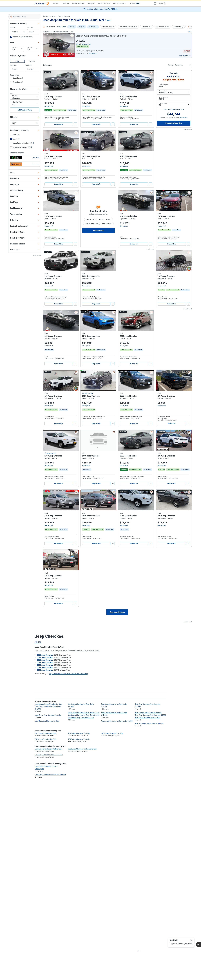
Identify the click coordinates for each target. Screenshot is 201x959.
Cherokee (67, 16)
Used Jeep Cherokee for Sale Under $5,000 (150, 715)
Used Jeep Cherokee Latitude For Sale (49, 755)
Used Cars (56, 3)
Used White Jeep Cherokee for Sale (147, 718)
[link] (72, 110)
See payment (48, 106)
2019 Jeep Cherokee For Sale (79, 733)
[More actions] (75, 124)
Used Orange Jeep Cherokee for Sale (148, 713)
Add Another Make (25, 110)
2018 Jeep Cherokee (45, 665)
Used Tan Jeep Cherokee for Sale (47, 721)
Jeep (59, 16)
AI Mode (134, 3)
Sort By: (171, 65)
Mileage (14, 122)
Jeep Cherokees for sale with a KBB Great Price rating (68, 674)
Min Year (14, 47)
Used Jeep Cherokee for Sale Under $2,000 (83, 713)
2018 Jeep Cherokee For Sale (79, 739)
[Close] (191, 940)
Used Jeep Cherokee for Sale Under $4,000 (83, 715)
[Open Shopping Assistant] (198, 944)
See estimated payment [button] (83, 44)
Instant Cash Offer (104, 3)
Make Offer (171, 423)
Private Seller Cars (78, 3)
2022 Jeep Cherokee (45, 657)
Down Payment (163, 97)
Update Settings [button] (182, 117)
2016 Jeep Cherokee (45, 670)
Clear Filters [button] (61, 27)
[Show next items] (188, 27)
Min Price (13, 65)
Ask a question (98, 230)
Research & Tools (118, 3)
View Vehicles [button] (183, 55)
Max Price (28, 65)
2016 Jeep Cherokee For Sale (112, 733)
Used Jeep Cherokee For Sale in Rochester (50, 775)
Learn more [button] (35, 157)
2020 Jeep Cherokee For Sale (45, 739)
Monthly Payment (164, 84)
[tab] (38, 642)
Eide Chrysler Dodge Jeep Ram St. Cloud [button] (89, 51)
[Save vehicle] (72, 35)
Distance (13, 27)
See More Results (117, 612)
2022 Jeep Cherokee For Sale (45, 733)
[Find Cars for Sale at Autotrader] (42, 3)
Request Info (58, 124)
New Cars (66, 3)
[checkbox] (16, 78)
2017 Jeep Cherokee (45, 668)
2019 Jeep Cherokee (45, 663)
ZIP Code (30, 27)
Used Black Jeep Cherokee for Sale (81, 718)
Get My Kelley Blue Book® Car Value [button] (174, 109)
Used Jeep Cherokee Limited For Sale (48, 749)
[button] (155, 3)
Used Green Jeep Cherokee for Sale (48, 715)
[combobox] (24, 16)
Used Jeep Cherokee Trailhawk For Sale (82, 749)
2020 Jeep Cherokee (45, 660)
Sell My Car (91, 3)
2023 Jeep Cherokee (45, 655)
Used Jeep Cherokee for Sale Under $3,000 (117, 721)
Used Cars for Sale (49, 16)
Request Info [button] (93, 53)
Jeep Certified (88, 393)
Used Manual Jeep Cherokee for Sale (48, 704)
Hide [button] (188, 31)
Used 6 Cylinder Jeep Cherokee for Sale (149, 724)
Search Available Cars (173, 123)
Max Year (29, 47)
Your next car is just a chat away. (100, 9)
